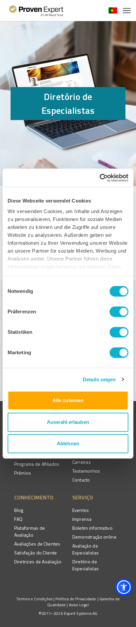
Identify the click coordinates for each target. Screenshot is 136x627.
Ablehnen (68, 443)
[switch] (119, 311)
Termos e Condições (34, 599)
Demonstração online (94, 536)
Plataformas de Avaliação (29, 531)
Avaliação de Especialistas (85, 549)
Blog (18, 510)
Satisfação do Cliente (35, 552)
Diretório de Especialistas (85, 565)
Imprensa (82, 519)
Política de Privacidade (75, 599)
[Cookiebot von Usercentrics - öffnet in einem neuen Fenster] (99, 177)
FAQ (18, 519)
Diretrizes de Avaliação (37, 561)
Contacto (81, 479)
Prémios (22, 472)
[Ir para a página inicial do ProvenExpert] (36, 10)
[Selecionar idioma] (113, 10)
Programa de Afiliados (36, 463)
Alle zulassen (68, 400)
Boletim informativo (92, 527)
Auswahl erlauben (68, 422)
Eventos (80, 510)
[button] (124, 587)
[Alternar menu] (127, 11)
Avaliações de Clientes (37, 543)
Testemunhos (86, 470)
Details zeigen (99, 379)
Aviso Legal (79, 605)
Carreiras (81, 461)
